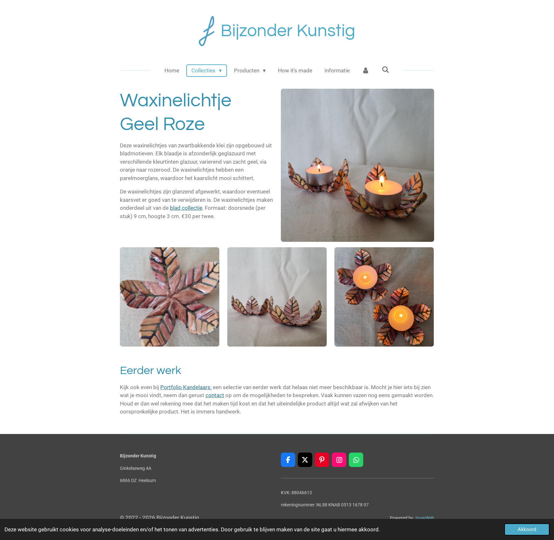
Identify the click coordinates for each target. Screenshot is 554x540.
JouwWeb (424, 517)
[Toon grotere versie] (357, 165)
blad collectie (186, 208)
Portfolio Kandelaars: (186, 387)
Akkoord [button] (527, 529)
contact (215, 395)
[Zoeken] (385, 70)
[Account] (365, 71)
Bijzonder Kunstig (288, 31)
